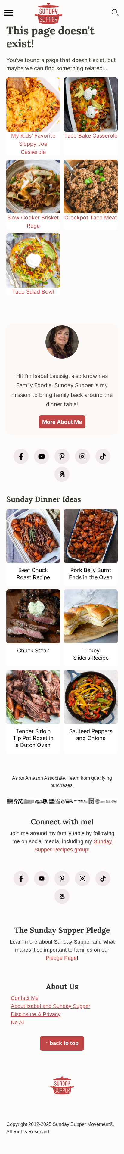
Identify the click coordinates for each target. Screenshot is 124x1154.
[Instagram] (82, 456)
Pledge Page (61, 958)
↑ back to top (62, 1043)
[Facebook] (21, 456)
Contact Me (25, 998)
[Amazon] (62, 474)
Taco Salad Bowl (33, 291)
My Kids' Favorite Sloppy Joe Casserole (33, 143)
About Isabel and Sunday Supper (50, 1006)
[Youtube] (41, 456)
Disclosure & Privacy (35, 1014)
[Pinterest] (62, 456)
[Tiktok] (102, 456)
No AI (17, 1022)
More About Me (62, 422)
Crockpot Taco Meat (90, 217)
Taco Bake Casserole (90, 135)
